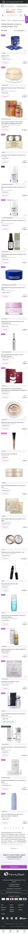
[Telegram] (12, 918)
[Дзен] (22, 918)
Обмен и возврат (12, 910)
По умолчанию (20, 30)
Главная (3, 932)
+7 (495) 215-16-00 (21, 6)
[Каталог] (3, 15)
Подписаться (14, 867)
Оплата (3, 909)
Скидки (3, 914)
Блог (2, 905)
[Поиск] (21, 15)
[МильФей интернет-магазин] (7, 5)
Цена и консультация (8, 721)
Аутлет (11, 905)
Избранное (10, 932)
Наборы (12, 907)
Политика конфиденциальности (18, 926)
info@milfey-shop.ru (14, 886)
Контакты (3, 907)
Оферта (3, 926)
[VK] (16, 918)
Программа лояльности (13, 892)
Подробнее (13, 848)
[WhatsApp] (3, 918)
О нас (19, 907)
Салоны (20, 909)
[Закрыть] (27, 2)
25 (23, 828)
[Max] (7, 918)
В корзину (5, 62)
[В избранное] (25, 35)
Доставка (21, 905)
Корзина (17, 932)
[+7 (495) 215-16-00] (25, 15)
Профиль (24, 932)
